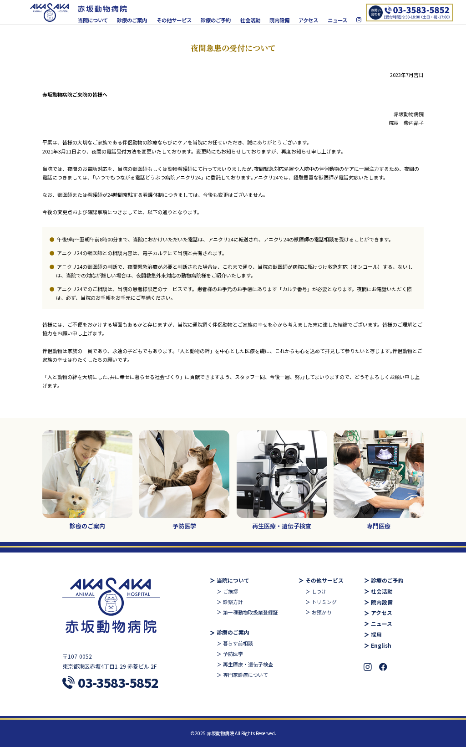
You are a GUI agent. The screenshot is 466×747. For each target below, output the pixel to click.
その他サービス (174, 20)
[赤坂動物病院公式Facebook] (383, 667)
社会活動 (250, 20)
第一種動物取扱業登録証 (250, 612)
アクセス (308, 20)
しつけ (319, 591)
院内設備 (279, 20)
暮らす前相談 (238, 643)
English (381, 646)
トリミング (324, 601)
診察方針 (233, 601)
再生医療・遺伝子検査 (248, 664)
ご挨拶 (230, 591)
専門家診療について (245, 674)
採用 (376, 635)
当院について (93, 20)
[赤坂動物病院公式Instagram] (358, 20)
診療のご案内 (132, 20)
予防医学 (233, 653)
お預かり (322, 612)
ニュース (337, 20)
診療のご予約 (216, 20)
